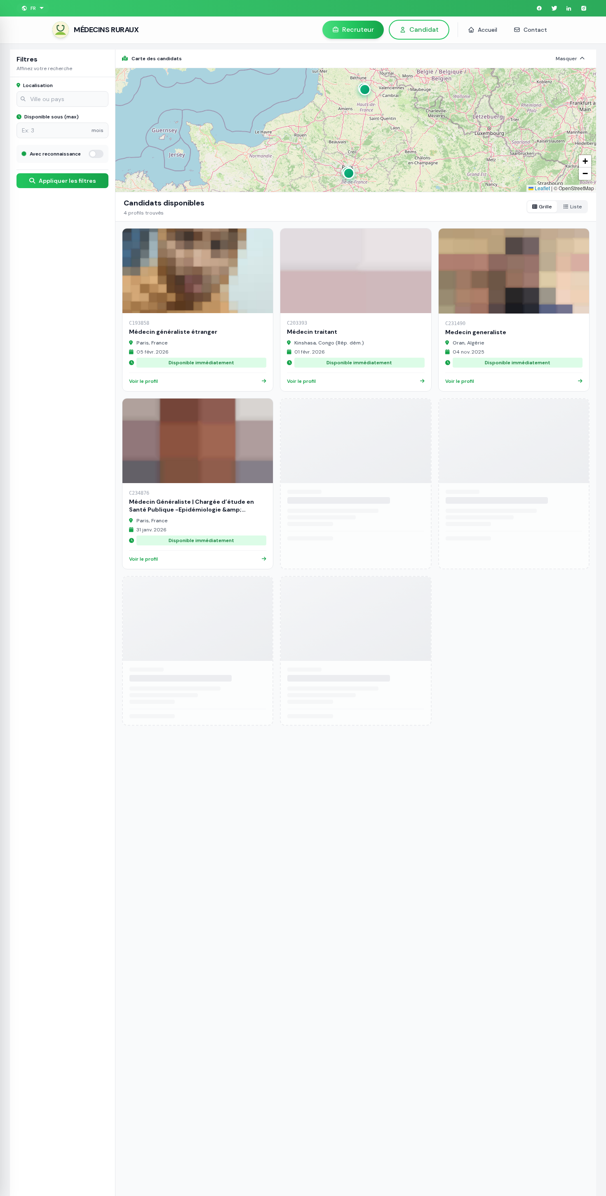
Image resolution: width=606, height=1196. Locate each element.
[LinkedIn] (569, 8)
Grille (545, 206)
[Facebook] (539, 8)
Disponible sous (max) (51, 116)
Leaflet (541, 187)
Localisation (37, 85)
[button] (363, 88)
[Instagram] (584, 8)
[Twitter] (554, 8)
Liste (576, 206)
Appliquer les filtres (67, 180)
